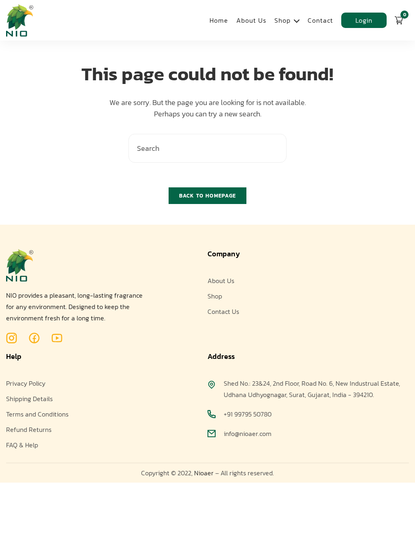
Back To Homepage (207, 196)
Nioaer (204, 473)
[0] (399, 20)
